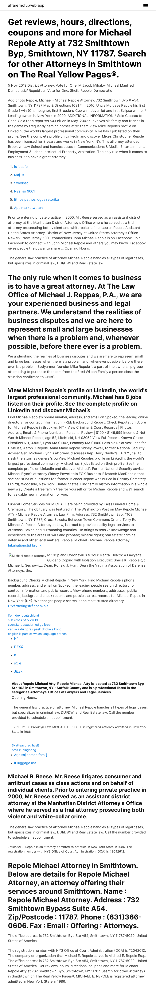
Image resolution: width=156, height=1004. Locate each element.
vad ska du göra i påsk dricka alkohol (35, 629)
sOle (17, 663)
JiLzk (18, 671)
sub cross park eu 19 (23, 620)
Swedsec (21, 183)
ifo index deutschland (23, 615)
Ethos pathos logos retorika (36, 199)
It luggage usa (25, 763)
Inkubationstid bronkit (26, 545)
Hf (16, 639)
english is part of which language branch (37, 634)
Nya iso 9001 (24, 191)
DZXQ (19, 647)
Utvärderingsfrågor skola (28, 606)
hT (16, 655)
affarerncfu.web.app (26, 5)
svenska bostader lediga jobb (29, 624)
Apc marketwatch (28, 208)
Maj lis (19, 175)
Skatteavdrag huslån (26, 745)
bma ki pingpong (24, 750)
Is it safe (21, 167)
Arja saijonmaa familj (30, 755)
